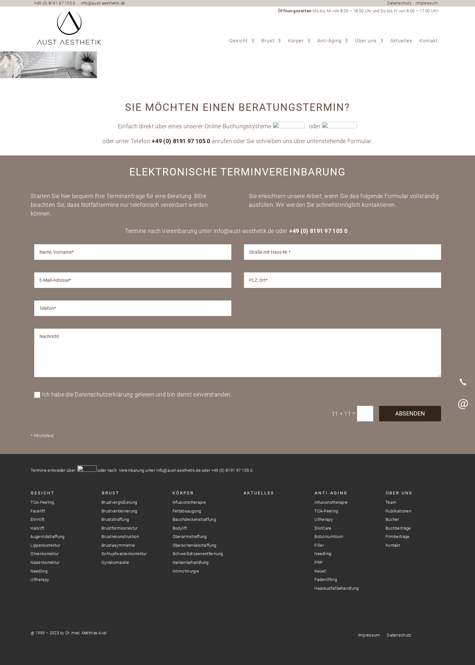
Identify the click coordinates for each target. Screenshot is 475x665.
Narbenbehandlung (191, 562)
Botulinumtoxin (328, 536)
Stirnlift (37, 519)
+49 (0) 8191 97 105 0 (54, 3)
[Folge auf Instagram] (248, 507)
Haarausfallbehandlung (336, 588)
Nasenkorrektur (44, 562)
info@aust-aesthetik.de (103, 3)
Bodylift (180, 528)
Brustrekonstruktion (120, 536)
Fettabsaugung (187, 511)
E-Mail (463, 404)
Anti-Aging (329, 41)
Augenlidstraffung (47, 536)
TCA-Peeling (42, 502)
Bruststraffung (115, 519)
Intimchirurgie (186, 571)
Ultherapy (39, 579)
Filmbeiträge (397, 536)
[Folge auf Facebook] (260, 507)
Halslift (37, 528)
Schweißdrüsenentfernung (198, 553)
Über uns (366, 41)
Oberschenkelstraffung (194, 545)
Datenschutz (399, 3)
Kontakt (428, 41)
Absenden (410, 413)
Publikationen (398, 511)
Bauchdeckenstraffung (194, 519)
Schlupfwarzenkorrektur (124, 553)
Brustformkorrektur (119, 528)
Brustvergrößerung (119, 502)
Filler (319, 545)
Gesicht (238, 41)
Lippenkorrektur (45, 545)
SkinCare (322, 528)
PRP (318, 562)
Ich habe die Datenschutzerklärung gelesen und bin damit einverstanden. (137, 394)
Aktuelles (401, 41)
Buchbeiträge (398, 528)
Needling (38, 571)
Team (390, 502)
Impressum (427, 3)
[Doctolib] (463, 426)
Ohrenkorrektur (44, 553)
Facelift (37, 511)
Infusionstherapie (189, 502)
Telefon (463, 382)
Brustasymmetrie (118, 545)
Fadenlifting (325, 579)
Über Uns (399, 493)
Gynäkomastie (115, 562)
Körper (296, 41)
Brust (267, 41)
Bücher (392, 519)
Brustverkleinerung (119, 511)
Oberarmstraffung (190, 536)
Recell (320, 571)
